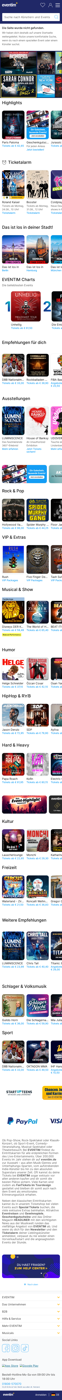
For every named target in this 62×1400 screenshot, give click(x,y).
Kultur (8, 821)
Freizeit (9, 867)
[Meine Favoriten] (42, 4)
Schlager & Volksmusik (24, 986)
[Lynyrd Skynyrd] (46, 62)
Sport (7, 1032)
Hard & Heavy (15, 745)
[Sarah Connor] (18, 86)
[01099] (18, 63)
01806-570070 (11, 1384)
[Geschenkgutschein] (24, 474)
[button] (31, 1284)
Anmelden (40, 1394)
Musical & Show (17, 589)
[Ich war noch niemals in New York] (46, 86)
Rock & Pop (13, 490)
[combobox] (27, 17)
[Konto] (50, 5)
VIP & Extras (14, 537)
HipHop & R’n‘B (16, 695)
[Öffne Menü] (57, 5)
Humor (8, 649)
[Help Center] (31, 1266)
